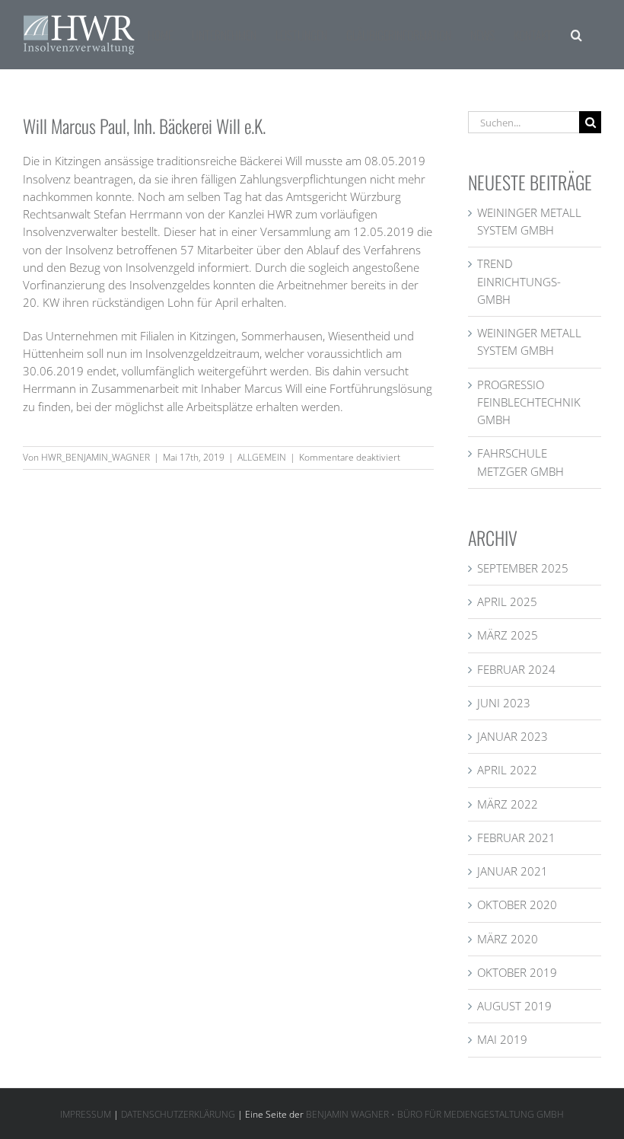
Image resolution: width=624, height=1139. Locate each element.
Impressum (85, 1114)
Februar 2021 (516, 837)
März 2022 (507, 804)
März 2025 (507, 635)
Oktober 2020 (517, 904)
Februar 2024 (516, 669)
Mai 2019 (502, 1039)
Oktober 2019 (517, 972)
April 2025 (507, 601)
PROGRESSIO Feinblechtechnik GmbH (529, 402)
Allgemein (261, 457)
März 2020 (507, 938)
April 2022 (507, 769)
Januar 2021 (512, 871)
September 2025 (522, 568)
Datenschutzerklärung (178, 1114)
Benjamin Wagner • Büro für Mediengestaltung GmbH (435, 1114)
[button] (576, 34)
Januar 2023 (512, 736)
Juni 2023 (503, 702)
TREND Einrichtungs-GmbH (519, 281)
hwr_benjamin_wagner (95, 457)
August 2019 (514, 1005)
